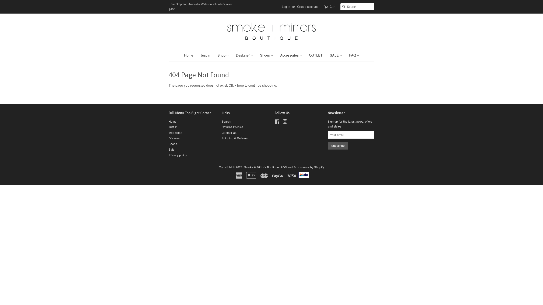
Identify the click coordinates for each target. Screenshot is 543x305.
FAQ (353, 55)
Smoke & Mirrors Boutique (261, 167)
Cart (332, 6)
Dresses (174, 138)
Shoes (265, 55)
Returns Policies (232, 127)
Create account (307, 6)
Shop (221, 55)
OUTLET (316, 55)
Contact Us (229, 132)
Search (226, 121)
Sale (172, 149)
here (240, 85)
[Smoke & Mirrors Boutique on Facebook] (277, 122)
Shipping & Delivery (235, 138)
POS (284, 167)
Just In (205, 55)
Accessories (289, 55)
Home (188, 55)
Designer (243, 55)
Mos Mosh (175, 132)
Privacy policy (178, 155)
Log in (286, 6)
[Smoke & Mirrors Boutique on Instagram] (285, 122)
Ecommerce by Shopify (309, 167)
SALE (335, 55)
